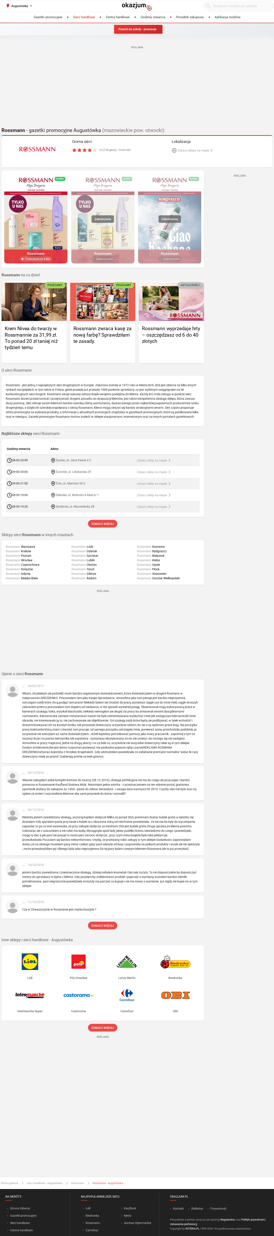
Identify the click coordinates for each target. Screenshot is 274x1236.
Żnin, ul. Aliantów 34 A (70, 483)
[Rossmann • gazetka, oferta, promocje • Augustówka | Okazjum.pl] (37, 149)
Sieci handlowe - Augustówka (45, 1183)
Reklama (197, 1208)
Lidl (88, 1208)
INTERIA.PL (192, 1228)
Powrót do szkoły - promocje (137, 29)
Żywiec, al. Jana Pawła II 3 (73, 460)
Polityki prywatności (253, 1219)
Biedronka (92, 1215)
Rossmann (77, 1183)
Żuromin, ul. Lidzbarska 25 (73, 471)
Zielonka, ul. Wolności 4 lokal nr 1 (77, 494)
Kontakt (178, 1208)
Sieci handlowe (20, 1223)
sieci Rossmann (30, 433)
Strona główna (9, 1183)
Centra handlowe (21, 1230)
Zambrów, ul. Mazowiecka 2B (75, 506)
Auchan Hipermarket (137, 1223)
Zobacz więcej (103, 523)
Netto (127, 1215)
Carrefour (92, 1230)
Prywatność (218, 1208)
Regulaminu (227, 1219)
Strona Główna (20, 1208)
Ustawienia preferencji (183, 1224)
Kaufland (130, 1208)
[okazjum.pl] (137, 6)
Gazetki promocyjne (23, 1215)
